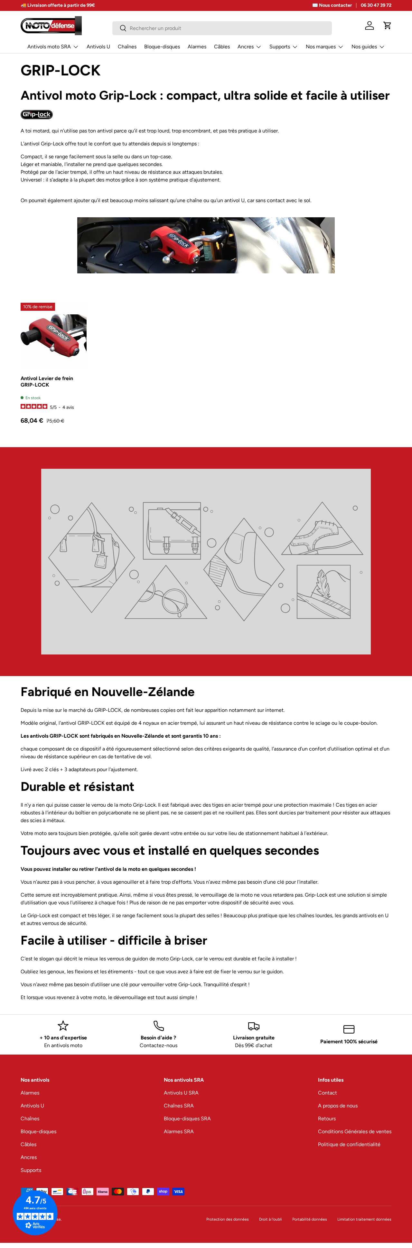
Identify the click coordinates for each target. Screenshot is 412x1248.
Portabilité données (309, 1219)
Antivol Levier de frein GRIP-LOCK (47, 381)
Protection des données (227, 1219)
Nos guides (364, 47)
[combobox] (222, 28)
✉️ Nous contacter (332, 5)
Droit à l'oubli (270, 1219)
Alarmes (197, 47)
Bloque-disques (162, 47)
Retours (327, 1118)
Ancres (246, 47)
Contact (327, 1093)
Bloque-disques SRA (187, 1118)
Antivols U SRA (181, 1093)
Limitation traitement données (364, 1219)
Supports (279, 47)
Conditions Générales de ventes (354, 1131)
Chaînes (127, 47)
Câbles (222, 47)
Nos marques (321, 47)
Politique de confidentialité (349, 1144)
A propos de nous (338, 1106)
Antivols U (98, 47)
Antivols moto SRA (49, 47)
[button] (387, 25)
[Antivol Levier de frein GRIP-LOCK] (54, 336)
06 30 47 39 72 (376, 5)
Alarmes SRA (179, 1131)
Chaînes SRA (179, 1106)
